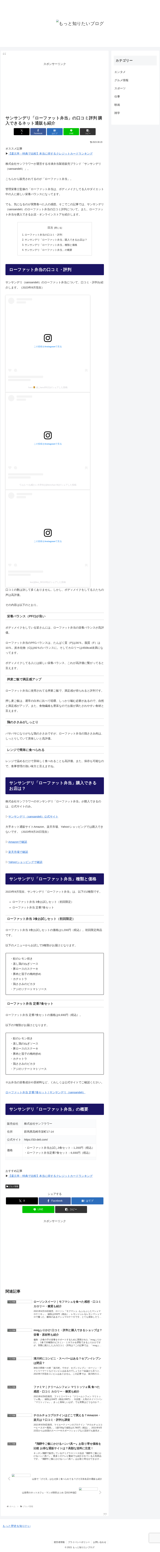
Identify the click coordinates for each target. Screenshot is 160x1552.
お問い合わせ (99, 1542)
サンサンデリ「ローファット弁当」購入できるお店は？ (56, 239)
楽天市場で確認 (18, 852)
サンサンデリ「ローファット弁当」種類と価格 (51, 244)
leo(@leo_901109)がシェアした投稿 (48, 582)
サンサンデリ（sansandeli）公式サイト (33, 816)
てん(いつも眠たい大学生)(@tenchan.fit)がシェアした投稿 (47, 485)
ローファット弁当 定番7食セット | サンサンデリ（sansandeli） (45, 1092)
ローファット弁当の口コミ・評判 (43, 234)
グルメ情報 (13, 1186)
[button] (88, 131)
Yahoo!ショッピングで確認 (25, 862)
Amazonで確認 (17, 842)
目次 (50, 227)
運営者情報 (59, 1542)
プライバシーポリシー (79, 1542)
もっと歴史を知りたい (16, 1526)
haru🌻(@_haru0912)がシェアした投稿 (48, 387)
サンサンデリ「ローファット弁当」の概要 (48, 249)
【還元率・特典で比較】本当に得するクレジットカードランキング (50, 153)
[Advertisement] (54, 88)
